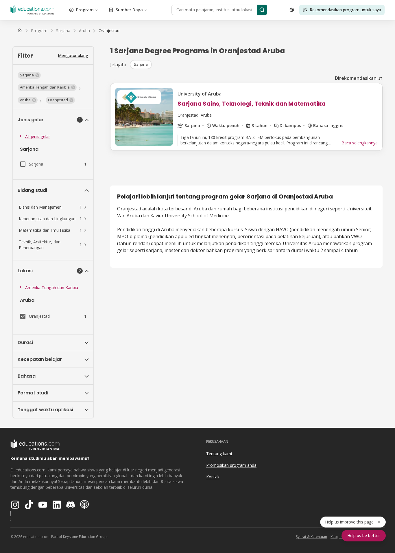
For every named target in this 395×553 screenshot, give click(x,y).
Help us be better (363, 535)
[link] (109, 31)
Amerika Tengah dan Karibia (51, 287)
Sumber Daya (129, 9)
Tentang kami (219, 453)
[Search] (262, 10)
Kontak (212, 476)
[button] (29, 75)
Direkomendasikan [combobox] (355, 78)
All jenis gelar (37, 136)
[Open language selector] (292, 10)
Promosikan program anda (231, 465)
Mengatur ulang (73, 55)
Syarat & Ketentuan (311, 536)
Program (85, 9)
